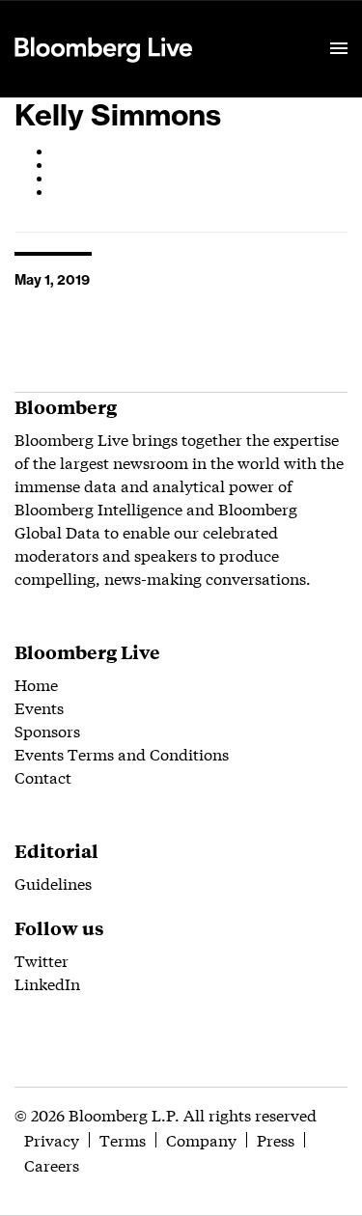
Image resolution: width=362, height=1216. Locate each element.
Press (275, 1139)
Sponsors (47, 730)
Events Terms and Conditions (121, 753)
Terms (122, 1139)
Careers (51, 1164)
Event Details (253, 25)
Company (201, 1139)
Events (39, 707)
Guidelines (53, 882)
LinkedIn (47, 983)
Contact (42, 776)
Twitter (41, 960)
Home (36, 684)
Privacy (51, 1139)
